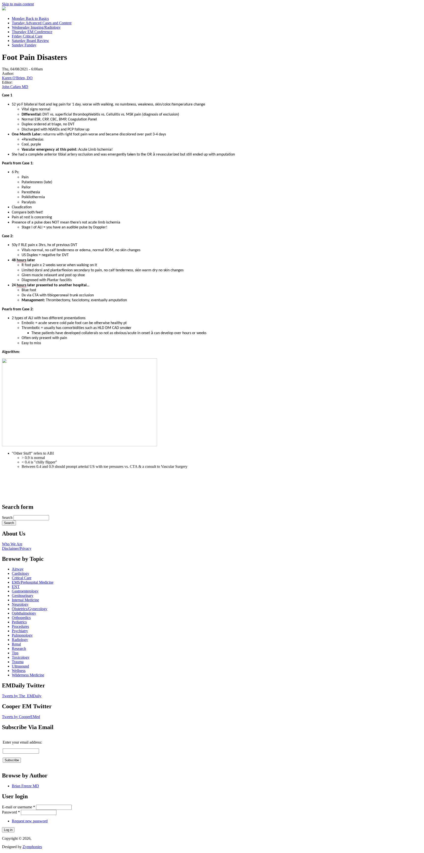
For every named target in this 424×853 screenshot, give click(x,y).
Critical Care (21, 578)
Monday (30, 18)
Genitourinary (22, 595)
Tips (15, 653)
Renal (16, 644)
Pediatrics (19, 622)
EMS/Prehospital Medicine (32, 582)
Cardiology (20, 573)
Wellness (19, 671)
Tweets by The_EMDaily (21, 696)
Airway (18, 569)
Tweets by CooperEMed (21, 717)
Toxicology (20, 657)
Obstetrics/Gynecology (29, 609)
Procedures (20, 626)
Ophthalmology (24, 613)
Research (19, 648)
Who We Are (12, 544)
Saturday (30, 41)
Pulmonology (22, 635)
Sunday (24, 45)
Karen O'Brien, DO (17, 78)
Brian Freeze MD (25, 786)
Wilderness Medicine (28, 675)
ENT (16, 587)
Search (7, 517)
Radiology (20, 640)
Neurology (20, 604)
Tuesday (41, 23)
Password (11, 812)
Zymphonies (32, 847)
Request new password (30, 821)
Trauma (18, 662)
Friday (27, 36)
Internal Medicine (25, 600)
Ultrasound (20, 666)
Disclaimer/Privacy (16, 548)
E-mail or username (18, 807)
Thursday (32, 32)
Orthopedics (21, 618)
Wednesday (36, 27)
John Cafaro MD (15, 87)
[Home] (4, 9)
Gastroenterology (25, 591)
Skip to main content (18, 4)
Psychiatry (20, 631)
